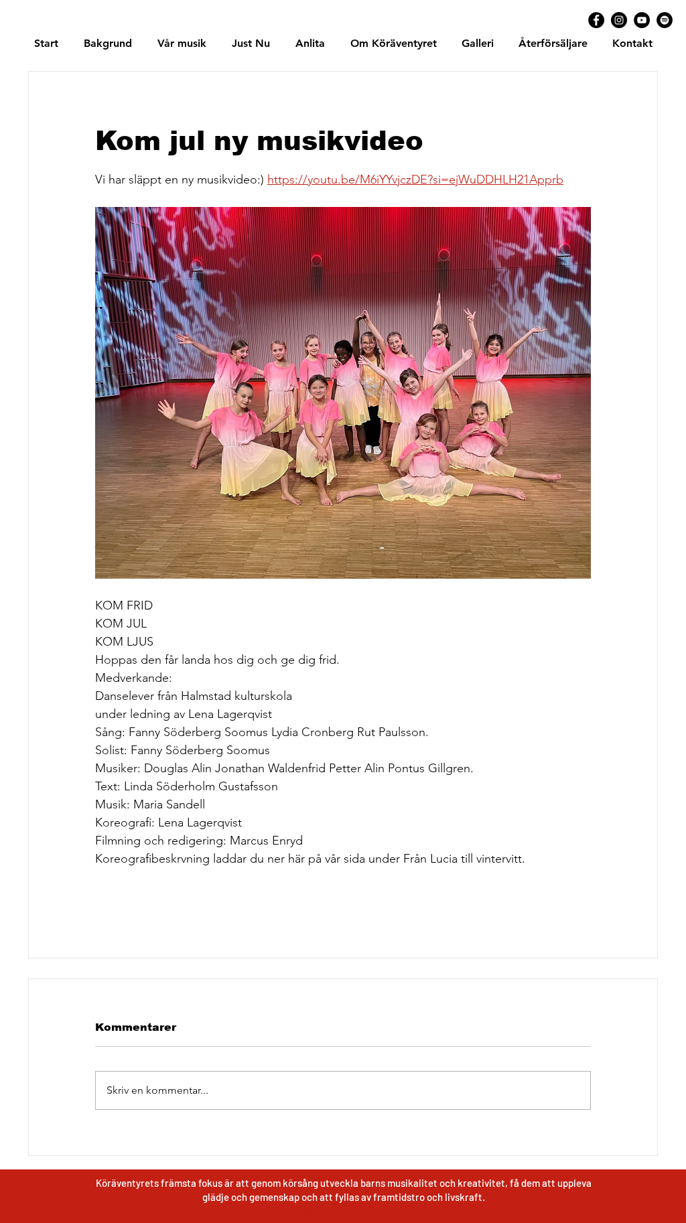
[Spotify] (665, 20)
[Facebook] (596, 20)
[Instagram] (619, 20)
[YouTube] (642, 20)
